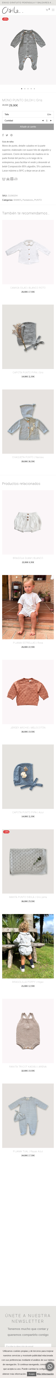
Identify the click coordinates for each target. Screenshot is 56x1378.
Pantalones (28, 200)
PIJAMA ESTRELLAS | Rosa (28, 642)
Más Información (45, 1374)
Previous (3, 54)
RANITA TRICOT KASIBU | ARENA (28, 1066)
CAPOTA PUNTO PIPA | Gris (28, 372)
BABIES (17, 200)
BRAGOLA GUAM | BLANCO (28, 558)
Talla (7, 114)
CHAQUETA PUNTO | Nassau (28, 457)
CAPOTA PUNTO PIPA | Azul (28, 812)
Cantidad (9, 120)
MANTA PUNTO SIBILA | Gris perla (28, 897)
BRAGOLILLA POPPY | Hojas (28, 982)
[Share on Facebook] (3, 135)
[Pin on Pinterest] (11, 135)
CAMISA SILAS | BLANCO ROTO (28, 287)
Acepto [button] (32, 1374)
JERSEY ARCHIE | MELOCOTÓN (28, 727)
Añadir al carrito (28, 126)
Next (53, 54)
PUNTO (38, 200)
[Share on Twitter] (7, 135)
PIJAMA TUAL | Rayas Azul (28, 1151)
